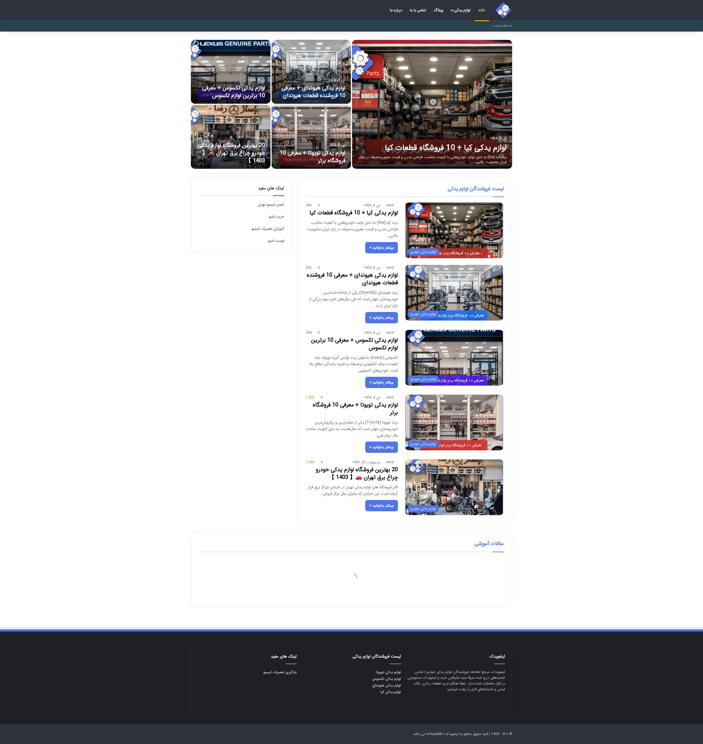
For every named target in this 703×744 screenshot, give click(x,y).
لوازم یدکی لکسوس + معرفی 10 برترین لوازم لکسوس (233, 92)
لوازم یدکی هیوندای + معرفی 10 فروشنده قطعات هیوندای (313, 92)
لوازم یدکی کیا (390, 692)
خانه (481, 10)
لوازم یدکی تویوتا (388, 672)
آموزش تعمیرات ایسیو (268, 229)
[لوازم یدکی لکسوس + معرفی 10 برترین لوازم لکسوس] (230, 72)
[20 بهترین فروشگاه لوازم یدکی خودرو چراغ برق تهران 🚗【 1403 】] (230, 137)
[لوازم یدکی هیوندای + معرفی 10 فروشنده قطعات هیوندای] (311, 72)
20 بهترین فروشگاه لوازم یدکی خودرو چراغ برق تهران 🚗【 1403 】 (231, 153)
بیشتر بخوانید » (381, 248)
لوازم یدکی (462, 10)
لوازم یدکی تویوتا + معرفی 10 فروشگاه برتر (312, 157)
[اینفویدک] (503, 10)
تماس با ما (418, 10)
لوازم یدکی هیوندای (386, 685)
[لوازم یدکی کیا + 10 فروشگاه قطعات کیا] (432, 104)
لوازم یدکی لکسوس (386, 679)
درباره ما (396, 10)
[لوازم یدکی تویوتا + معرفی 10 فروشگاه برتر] (311, 137)
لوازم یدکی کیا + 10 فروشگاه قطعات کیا (446, 148)
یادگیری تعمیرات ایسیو (280, 672)
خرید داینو (276, 217)
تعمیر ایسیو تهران (271, 204)
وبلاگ (438, 10)
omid (390, 205)
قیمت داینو (276, 241)
